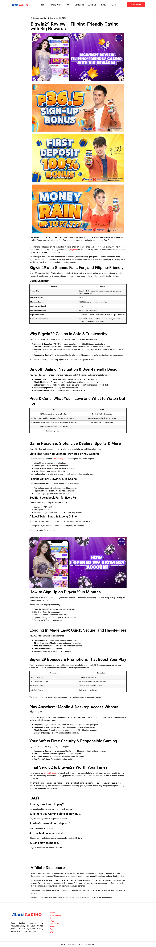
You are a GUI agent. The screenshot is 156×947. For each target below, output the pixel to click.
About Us (53, 900)
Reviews (53, 909)
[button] (17, 946)
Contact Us (54, 906)
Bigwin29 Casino (50, 755)
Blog (51, 911)
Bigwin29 (74, 232)
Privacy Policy (55, 898)
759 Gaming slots (60, 441)
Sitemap (53, 914)
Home (52, 895)
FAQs (52, 903)
